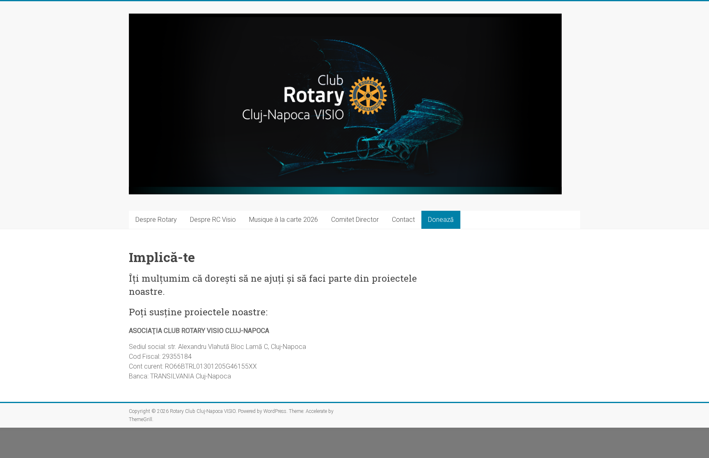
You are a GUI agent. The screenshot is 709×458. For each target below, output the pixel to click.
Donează (441, 219)
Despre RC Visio (213, 219)
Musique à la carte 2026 (283, 219)
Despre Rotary (156, 219)
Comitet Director (355, 219)
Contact (403, 219)
